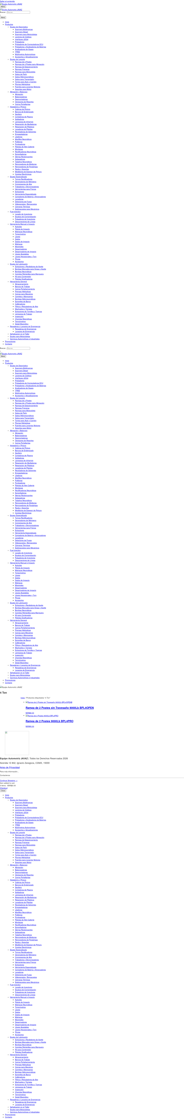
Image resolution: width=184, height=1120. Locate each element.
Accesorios (19, 261)
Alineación (19, 94)
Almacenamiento (21, 284)
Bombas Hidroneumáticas (25, 299)
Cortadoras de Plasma (24, 116)
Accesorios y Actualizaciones (26, 57)
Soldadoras (19, 119)
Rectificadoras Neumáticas (25, 151)
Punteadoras (20, 144)
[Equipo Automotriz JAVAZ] (11, 9)
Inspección (19, 316)
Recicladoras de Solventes (25, 131)
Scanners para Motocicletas (26, 34)
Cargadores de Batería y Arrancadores (30, 196)
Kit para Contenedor (23, 276)
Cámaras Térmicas (22, 206)
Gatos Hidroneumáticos (24, 77)
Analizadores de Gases (24, 49)
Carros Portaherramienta (25, 289)
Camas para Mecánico (24, 294)
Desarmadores (21, 249)
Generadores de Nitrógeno (25, 181)
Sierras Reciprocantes (24, 156)
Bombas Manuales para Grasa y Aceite (30, 269)
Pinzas (17, 259)
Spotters (18, 114)
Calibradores (20, 304)
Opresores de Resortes (24, 101)
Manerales (19, 246)
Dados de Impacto (22, 241)
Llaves (17, 236)
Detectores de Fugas (23, 201)
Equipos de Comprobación (25, 216)
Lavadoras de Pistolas (24, 129)
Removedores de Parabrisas (26, 166)
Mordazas (19, 149)
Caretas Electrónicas (23, 174)
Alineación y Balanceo (18, 91)
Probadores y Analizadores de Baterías (30, 47)
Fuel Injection (15, 211)
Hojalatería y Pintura (18, 106)
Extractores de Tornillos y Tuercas (28, 311)
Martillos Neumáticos (23, 139)
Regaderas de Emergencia (25, 329)
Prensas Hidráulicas (23, 291)
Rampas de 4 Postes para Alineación (29, 64)
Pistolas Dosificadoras (23, 279)
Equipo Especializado (18, 176)
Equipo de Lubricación (19, 264)
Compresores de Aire (23, 184)
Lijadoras (18, 136)
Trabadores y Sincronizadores (27, 186)
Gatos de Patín (21, 74)
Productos (9, 24)
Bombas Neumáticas (23, 271)
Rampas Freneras (22, 69)
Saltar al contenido (7, 1)
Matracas (18, 244)
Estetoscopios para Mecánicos (27, 209)
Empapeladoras (21, 134)
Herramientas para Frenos (25, 189)
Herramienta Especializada (25, 194)
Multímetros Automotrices (25, 54)
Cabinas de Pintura (22, 109)
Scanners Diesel (21, 32)
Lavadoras (19, 199)
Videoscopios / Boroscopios (26, 204)
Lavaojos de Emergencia (25, 331)
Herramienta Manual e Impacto (22, 224)
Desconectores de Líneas (25, 221)
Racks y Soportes (22, 169)
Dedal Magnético (21, 324)
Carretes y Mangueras (24, 296)
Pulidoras (18, 141)
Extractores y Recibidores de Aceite (29, 266)
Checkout (4, 788)
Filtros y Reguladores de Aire (26, 306)
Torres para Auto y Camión (25, 82)
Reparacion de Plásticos (24, 126)
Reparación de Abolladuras (26, 124)
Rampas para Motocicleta (25, 72)
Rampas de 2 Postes (23, 62)
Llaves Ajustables (22, 254)
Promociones (10, 341)
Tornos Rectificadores (23, 179)
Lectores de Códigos (23, 37)
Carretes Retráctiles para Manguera (29, 274)
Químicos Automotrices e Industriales (25, 339)
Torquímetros (20, 234)
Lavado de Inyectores (23, 214)
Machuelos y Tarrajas (23, 309)
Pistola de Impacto (22, 229)
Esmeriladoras (20, 154)
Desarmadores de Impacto (25, 251)
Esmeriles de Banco (23, 301)
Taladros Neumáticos (23, 161)
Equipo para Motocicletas (20, 336)
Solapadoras (20, 159)
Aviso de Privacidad (10, 767)
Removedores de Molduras (26, 164)
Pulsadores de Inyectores (25, 219)
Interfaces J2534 (21, 39)
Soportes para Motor (23, 89)
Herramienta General (18, 281)
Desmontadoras (21, 99)
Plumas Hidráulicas (22, 84)
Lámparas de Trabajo (23, 314)
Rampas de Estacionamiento (26, 67)
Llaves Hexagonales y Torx (25, 256)
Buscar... (3, 12)
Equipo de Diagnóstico (19, 27)
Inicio (7, 22)
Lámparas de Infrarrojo (24, 121)
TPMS (17, 52)
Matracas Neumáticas (23, 231)
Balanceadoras (21, 96)
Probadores (19, 42)
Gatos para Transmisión (24, 79)
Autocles (18, 226)
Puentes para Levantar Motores (27, 87)
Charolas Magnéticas (23, 319)
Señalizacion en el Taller (19, 334)
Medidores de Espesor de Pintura (28, 171)
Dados (17, 239)
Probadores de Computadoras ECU (29, 44)
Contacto (8, 344)
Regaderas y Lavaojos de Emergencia (25, 326)
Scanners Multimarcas (24, 29)
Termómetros (20, 321)
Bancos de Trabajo (22, 286)
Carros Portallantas (22, 104)
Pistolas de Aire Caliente (24, 146)
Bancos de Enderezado (24, 111)
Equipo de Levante (17, 59)
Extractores (19, 191)
